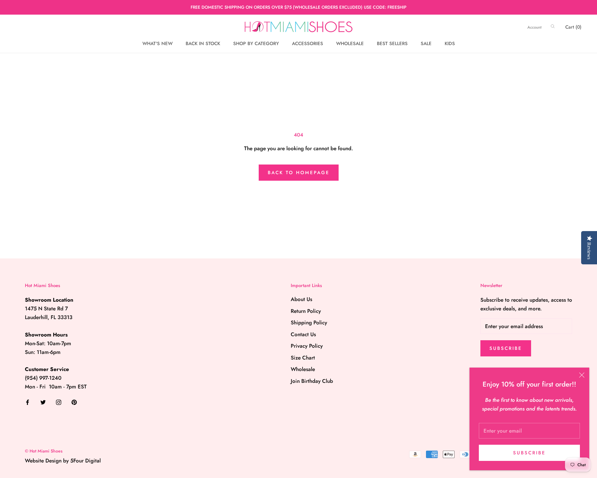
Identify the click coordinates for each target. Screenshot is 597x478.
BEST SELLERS (392, 43)
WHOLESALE (350, 43)
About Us (301, 299)
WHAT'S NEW (157, 43)
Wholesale (303, 369)
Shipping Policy (309, 322)
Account (534, 27)
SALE (426, 43)
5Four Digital (85, 460)
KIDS (450, 43)
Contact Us (303, 334)
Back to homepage (299, 172)
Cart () (573, 27)
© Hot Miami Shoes (43, 451)
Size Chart (303, 357)
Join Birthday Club (312, 381)
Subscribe (529, 452)
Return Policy (306, 311)
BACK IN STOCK (203, 43)
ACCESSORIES (307, 43)
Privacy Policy (307, 346)
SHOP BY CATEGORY (256, 43)
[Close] (582, 375)
